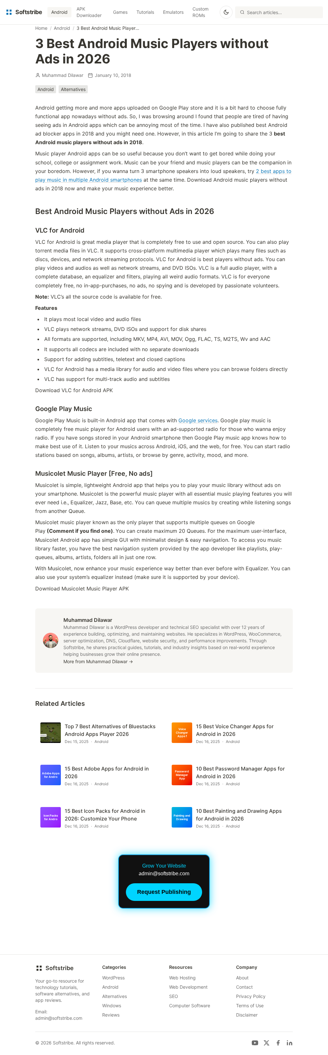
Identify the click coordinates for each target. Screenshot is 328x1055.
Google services (197, 420)
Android (59, 12)
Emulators (173, 12)
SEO (173, 996)
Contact (244, 987)
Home (41, 28)
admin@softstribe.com (58, 1018)
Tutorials (145, 12)
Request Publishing (164, 892)
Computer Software (189, 1005)
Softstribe (59, 968)
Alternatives (73, 89)
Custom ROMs (201, 12)
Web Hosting (182, 977)
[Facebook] (278, 1043)
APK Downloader (89, 12)
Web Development (188, 987)
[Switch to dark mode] (226, 12)
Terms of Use (250, 1005)
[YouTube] (255, 1043)
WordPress (113, 977)
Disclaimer (247, 1015)
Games (120, 12)
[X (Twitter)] (266, 1043)
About (242, 977)
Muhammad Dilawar (62, 75)
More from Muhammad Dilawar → (98, 661)
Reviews (110, 1015)
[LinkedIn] (289, 1043)
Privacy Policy (251, 996)
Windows (111, 1005)
